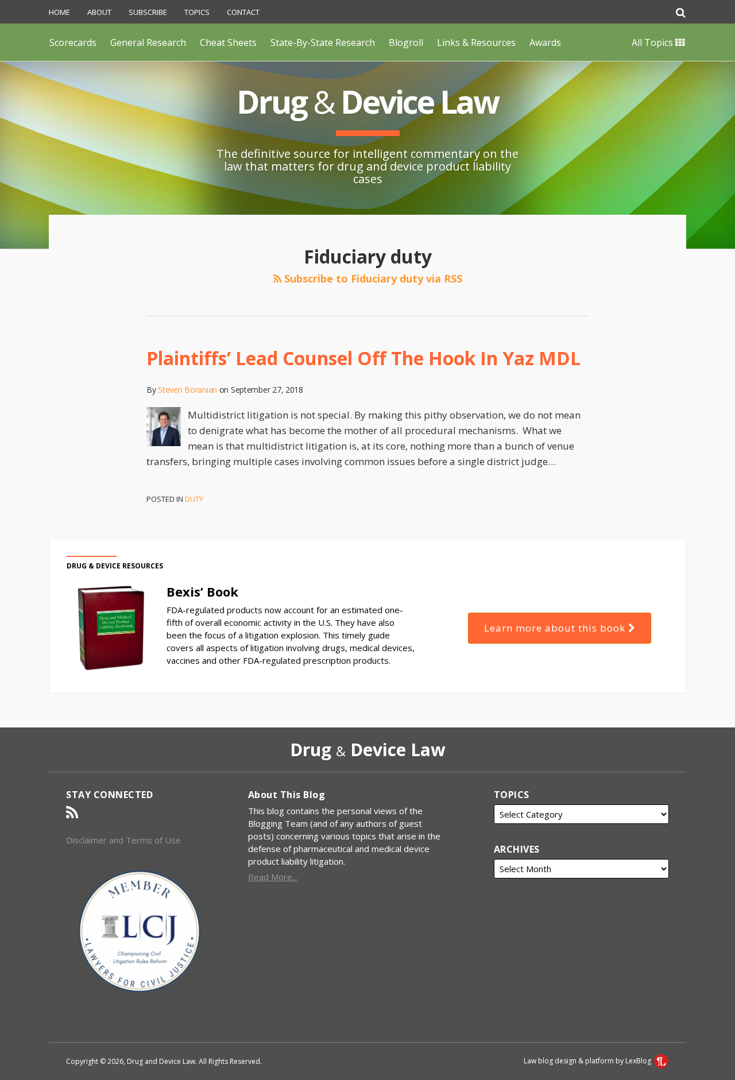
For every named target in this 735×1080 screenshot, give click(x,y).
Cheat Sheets (228, 42)
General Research (148, 42)
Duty (194, 499)
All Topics (653, 42)
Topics (197, 12)
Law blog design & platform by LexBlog (588, 1061)
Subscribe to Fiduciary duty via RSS (371, 278)
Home (59, 12)
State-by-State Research (322, 42)
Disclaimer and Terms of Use (123, 840)
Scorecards (72, 42)
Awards (545, 42)
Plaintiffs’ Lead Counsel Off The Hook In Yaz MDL (363, 358)
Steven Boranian (187, 389)
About (99, 12)
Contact (243, 12)
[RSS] (72, 812)
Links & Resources (476, 42)
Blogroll (406, 42)
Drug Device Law (367, 101)
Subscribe (148, 12)
